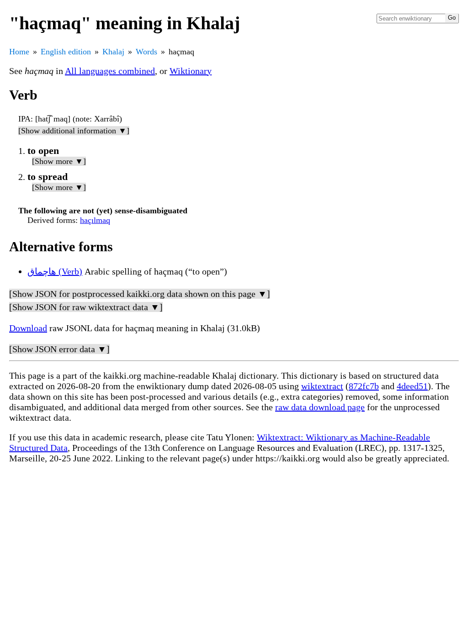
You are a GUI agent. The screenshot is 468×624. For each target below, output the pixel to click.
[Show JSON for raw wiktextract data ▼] (86, 307)
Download (28, 328)
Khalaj (113, 51)
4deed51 (412, 386)
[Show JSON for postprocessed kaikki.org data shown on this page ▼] (139, 294)
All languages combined (110, 71)
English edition (66, 51)
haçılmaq (95, 220)
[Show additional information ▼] (73, 130)
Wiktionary (191, 71)
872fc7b (364, 386)
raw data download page (320, 407)
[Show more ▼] (59, 161)
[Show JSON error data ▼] (59, 349)
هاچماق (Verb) (54, 271)
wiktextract (322, 386)
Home (19, 51)
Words (146, 51)
